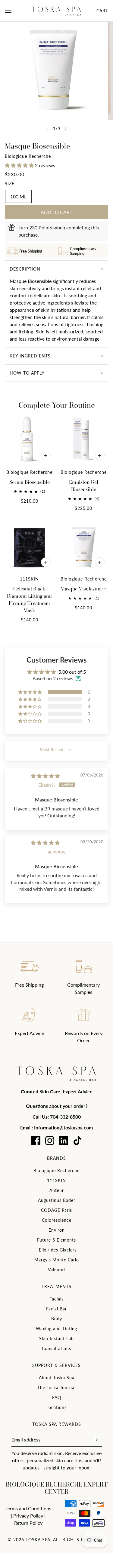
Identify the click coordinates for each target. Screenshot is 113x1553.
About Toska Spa (56, 1377)
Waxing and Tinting (56, 1328)
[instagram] (50, 1140)
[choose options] (46, 455)
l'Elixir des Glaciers (56, 1249)
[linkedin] (64, 1140)
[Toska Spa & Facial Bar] (56, 11)
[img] (45, 776)
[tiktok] (77, 1140)
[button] (20, 165)
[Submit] (97, 1439)
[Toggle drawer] (8, 11)
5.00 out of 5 (72, 672)
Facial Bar (56, 1308)
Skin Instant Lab (56, 1338)
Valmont (56, 1269)
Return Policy (28, 1523)
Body (56, 1318)
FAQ (56, 1397)
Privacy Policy (28, 1515)
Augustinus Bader (56, 1200)
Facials (56, 1298)
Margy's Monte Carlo (56, 1259)
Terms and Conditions (28, 1508)
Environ (57, 1230)
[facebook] (36, 1140)
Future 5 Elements (56, 1239)
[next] (65, 128)
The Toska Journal (56, 1387)
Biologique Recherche (28, 156)
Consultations (56, 1348)
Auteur (56, 1190)
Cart (102, 10)
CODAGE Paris (56, 1210)
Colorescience (56, 1220)
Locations (56, 1407)
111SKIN (56, 1180)
